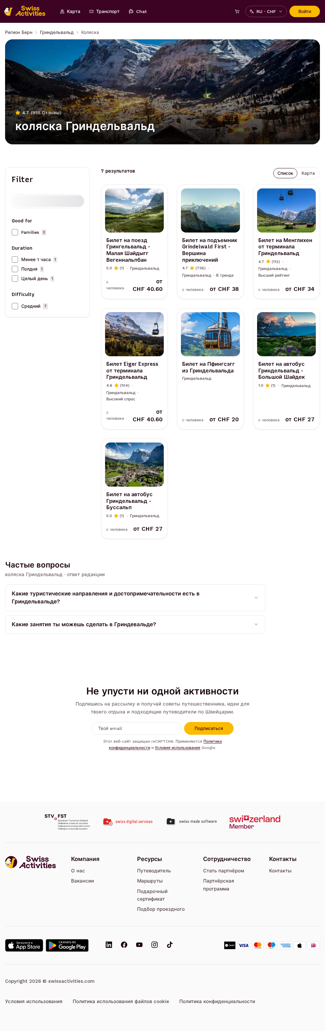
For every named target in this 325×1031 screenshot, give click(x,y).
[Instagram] (154, 945)
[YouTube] (139, 945)
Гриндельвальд (57, 32)
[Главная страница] (28, 11)
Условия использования (177, 747)
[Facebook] (124, 945)
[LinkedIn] (109, 945)
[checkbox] (15, 232)
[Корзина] (237, 11)
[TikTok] (170, 945)
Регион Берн (18, 32)
